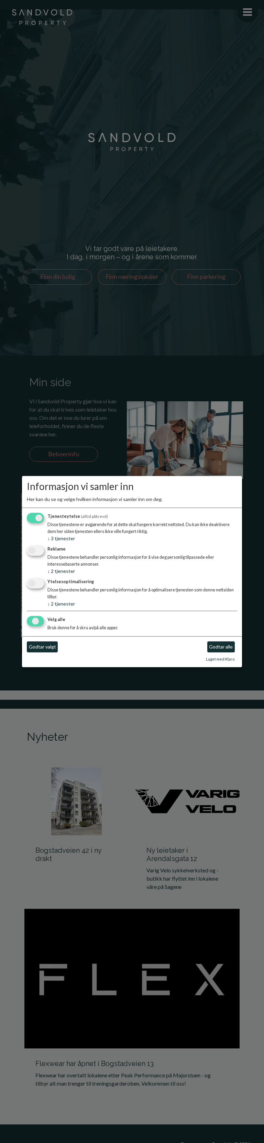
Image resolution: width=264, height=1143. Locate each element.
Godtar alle (221, 647)
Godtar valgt (42, 647)
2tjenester (61, 571)
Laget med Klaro (220, 659)
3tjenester (61, 539)
